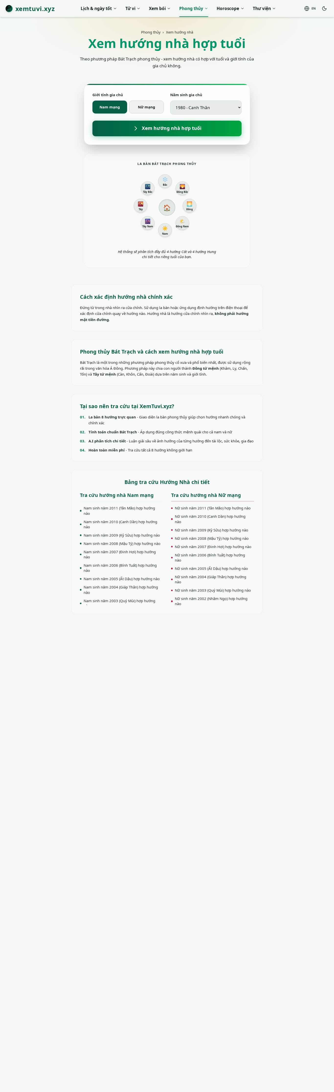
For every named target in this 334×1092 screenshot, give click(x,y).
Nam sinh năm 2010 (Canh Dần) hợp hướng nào (120, 524)
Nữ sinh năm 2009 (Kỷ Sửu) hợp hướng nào (211, 530)
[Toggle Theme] (324, 8)
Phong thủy (191, 8)
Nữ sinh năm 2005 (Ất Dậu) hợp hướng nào (211, 568)
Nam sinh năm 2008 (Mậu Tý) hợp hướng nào (122, 543)
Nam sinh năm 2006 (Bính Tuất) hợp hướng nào (120, 568)
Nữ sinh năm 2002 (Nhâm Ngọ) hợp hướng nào (211, 601)
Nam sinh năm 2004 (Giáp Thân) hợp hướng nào (121, 590)
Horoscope (228, 8)
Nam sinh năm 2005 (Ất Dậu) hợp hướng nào (122, 578)
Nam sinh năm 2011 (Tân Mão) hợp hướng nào (119, 511)
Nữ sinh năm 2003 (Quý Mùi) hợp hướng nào (213, 590)
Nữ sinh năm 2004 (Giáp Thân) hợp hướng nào (210, 579)
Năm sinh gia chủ (186, 94)
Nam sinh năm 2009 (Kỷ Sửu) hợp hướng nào (122, 535)
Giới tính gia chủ (107, 94)
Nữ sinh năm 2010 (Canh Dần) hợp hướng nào (210, 519)
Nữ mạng (146, 106)
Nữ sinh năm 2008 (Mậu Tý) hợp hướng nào (212, 538)
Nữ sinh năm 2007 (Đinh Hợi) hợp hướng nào (213, 546)
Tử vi (130, 8)
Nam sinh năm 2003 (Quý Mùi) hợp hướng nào (119, 603)
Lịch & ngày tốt (96, 8)
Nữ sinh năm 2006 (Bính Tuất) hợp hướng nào (210, 557)
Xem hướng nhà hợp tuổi (171, 128)
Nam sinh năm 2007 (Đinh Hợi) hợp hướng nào (120, 554)
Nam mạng (110, 106)
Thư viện (262, 8)
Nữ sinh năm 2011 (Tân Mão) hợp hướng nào (213, 508)
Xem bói (157, 8)
